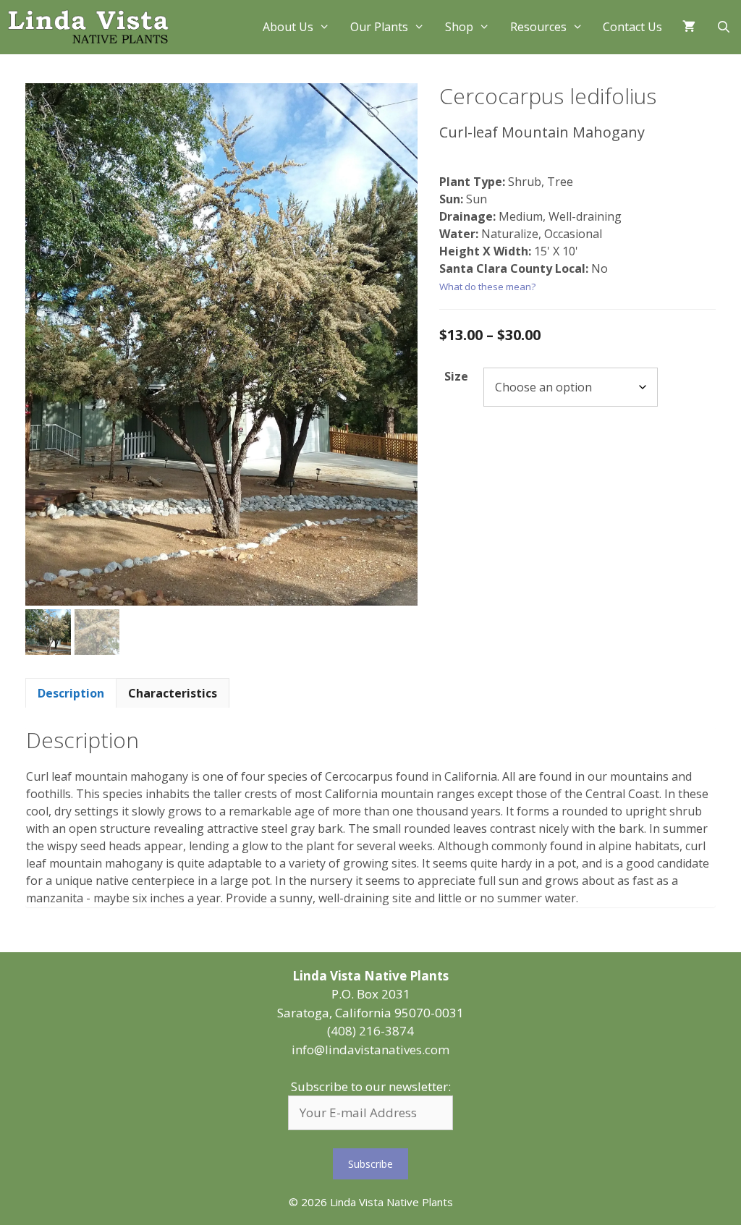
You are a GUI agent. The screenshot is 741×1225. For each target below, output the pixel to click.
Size (456, 376)
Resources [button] (538, 27)
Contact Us (632, 27)
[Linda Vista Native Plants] (88, 27)
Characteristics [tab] (172, 693)
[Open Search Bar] (723, 27)
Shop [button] (459, 27)
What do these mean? (487, 286)
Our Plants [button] (379, 27)
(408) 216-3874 (370, 1030)
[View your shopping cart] (689, 27)
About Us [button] (288, 27)
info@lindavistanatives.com (370, 1049)
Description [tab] (71, 693)
